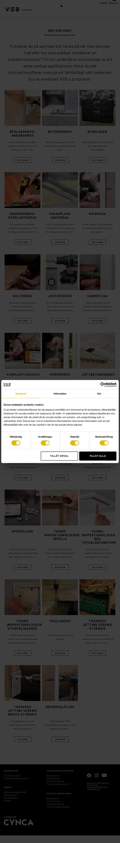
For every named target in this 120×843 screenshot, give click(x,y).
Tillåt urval (59, 456)
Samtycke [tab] (20, 393)
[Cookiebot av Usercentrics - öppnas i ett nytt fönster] (102, 384)
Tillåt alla (98, 456)
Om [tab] (99, 393)
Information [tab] (60, 393)
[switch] (45, 442)
